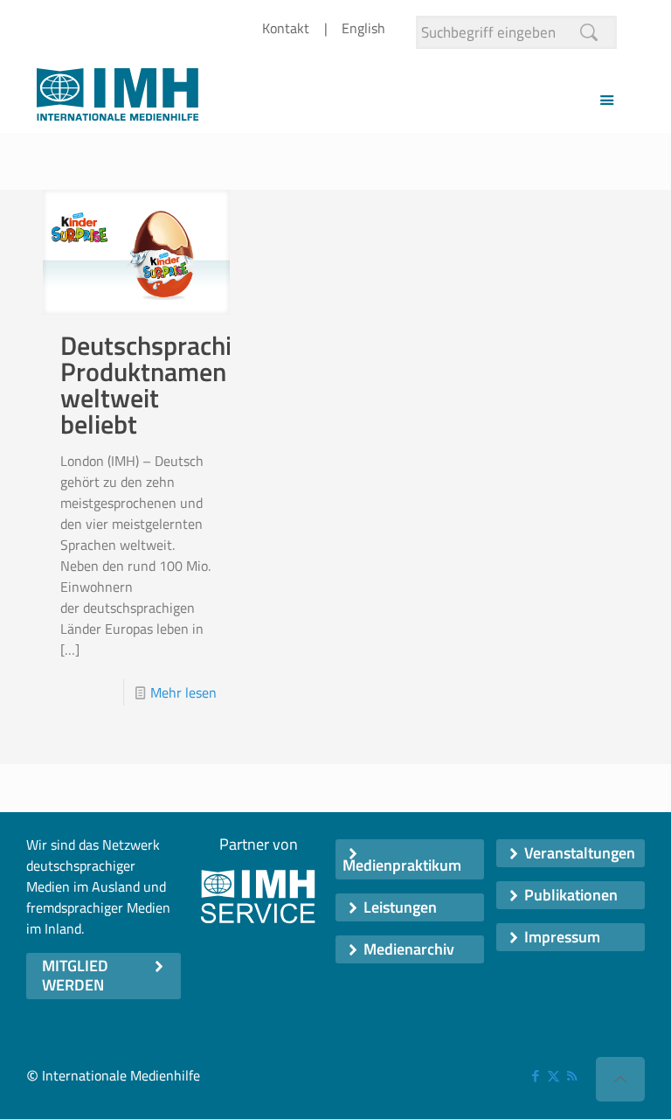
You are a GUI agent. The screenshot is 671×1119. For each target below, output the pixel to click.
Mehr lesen (183, 692)
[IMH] (117, 99)
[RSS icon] (571, 1076)
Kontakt (285, 27)
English (363, 27)
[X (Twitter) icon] (553, 1076)
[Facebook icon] (535, 1076)
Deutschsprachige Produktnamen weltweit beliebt (159, 384)
